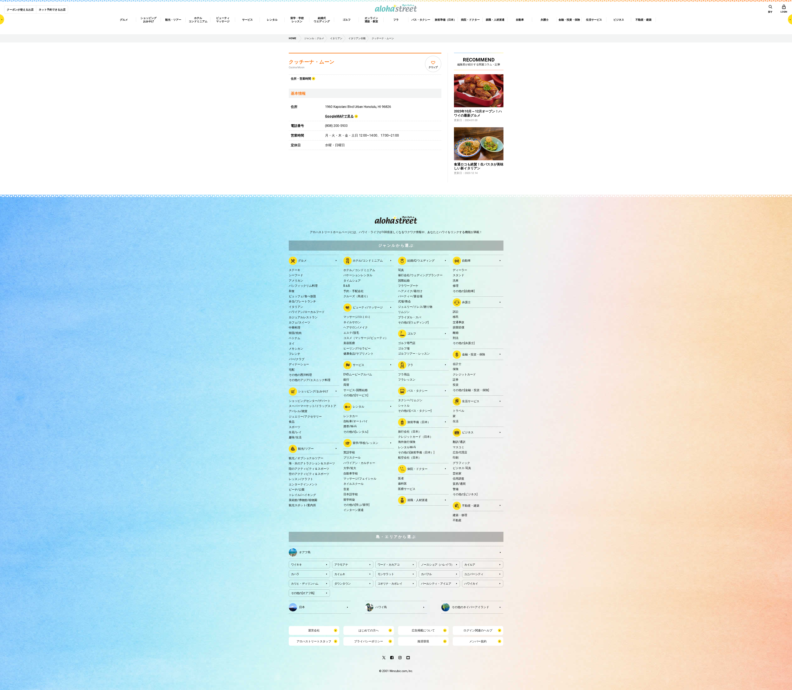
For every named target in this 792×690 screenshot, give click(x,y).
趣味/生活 (295, 437)
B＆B (346, 285)
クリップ (433, 67)
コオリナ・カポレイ (390, 583)
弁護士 (466, 302)
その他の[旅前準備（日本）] (416, 452)
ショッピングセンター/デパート (309, 400)
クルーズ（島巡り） (356, 296)
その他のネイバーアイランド (470, 607)
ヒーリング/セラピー (357, 348)
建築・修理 (460, 515)
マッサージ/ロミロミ (357, 316)
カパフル (426, 574)
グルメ (302, 260)
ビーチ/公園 (296, 489)
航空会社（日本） (409, 457)
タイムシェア (352, 280)
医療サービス (406, 489)
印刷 (455, 457)
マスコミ (458, 447)
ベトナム (294, 338)
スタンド (458, 275)
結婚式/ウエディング (421, 260)
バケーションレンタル (357, 275)
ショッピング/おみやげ (313, 391)
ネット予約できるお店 (52, 9)
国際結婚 (404, 280)
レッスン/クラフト (301, 479)
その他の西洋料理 (300, 374)
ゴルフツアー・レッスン (414, 353)
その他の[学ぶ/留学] (356, 504)
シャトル (404, 405)
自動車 (466, 260)
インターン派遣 (353, 510)
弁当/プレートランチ (302, 301)
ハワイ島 (381, 607)
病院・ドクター (417, 469)
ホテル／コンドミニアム (359, 270)
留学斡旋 (349, 499)
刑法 (455, 338)
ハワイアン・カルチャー (359, 463)
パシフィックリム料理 (303, 285)
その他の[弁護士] (464, 343)
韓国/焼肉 (295, 333)
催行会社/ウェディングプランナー (420, 275)
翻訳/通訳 (459, 441)
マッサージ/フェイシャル (359, 478)
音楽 (346, 489)
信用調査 (458, 478)
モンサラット (386, 574)
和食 (292, 291)
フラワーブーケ (408, 285)
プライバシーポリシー (368, 641)
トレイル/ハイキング (302, 495)
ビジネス (468, 432)
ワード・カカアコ (389, 564)
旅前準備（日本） (418, 421)
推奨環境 (423, 641)
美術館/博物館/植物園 (303, 500)
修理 (455, 285)
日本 (302, 607)
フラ (410, 364)
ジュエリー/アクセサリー (305, 416)
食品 (292, 421)
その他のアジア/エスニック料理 (309, 380)
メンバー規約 (478, 641)
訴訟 (455, 311)
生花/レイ (295, 432)
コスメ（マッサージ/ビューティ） (365, 338)
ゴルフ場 (404, 348)
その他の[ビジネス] (465, 494)
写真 (401, 270)
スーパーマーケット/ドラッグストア (312, 406)
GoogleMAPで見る (339, 116)
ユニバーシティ (473, 574)
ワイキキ (296, 564)
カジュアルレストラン (303, 317)
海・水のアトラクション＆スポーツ (312, 463)
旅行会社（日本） (409, 431)
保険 (455, 369)
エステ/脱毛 (351, 332)
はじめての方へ (368, 630)
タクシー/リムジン (410, 400)
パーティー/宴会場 (410, 296)
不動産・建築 (470, 505)
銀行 (346, 379)
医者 (401, 478)
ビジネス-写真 (462, 468)
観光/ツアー (306, 448)
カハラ (295, 574)
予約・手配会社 (353, 291)
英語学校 (349, 452)
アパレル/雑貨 (298, 411)
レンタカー (350, 416)
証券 (455, 379)
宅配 (292, 369)
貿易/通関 (459, 483)
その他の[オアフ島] (302, 593)
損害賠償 (458, 327)
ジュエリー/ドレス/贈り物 (415, 306)
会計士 (457, 364)
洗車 (455, 280)
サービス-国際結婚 (355, 390)
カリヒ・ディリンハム (304, 583)
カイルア (469, 564)
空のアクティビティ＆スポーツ (309, 473)
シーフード (296, 275)
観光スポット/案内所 (302, 505)
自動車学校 (350, 473)
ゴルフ (411, 333)
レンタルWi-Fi (407, 447)
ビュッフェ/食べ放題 (302, 296)
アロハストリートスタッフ (314, 641)
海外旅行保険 (406, 441)
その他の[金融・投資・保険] (471, 390)
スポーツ (294, 427)
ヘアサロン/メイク (355, 327)
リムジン (404, 312)
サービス (358, 364)
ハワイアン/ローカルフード (307, 312)
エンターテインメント (303, 484)
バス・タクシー (417, 390)
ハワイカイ (471, 583)
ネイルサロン (352, 322)
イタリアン (296, 306)
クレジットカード (464, 374)
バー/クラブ (296, 359)
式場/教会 (404, 301)
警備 (455, 489)
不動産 (457, 520)
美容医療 (349, 343)
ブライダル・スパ (409, 317)
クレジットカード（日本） (415, 436)
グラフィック (461, 463)
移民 (455, 316)
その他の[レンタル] (355, 431)
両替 (346, 384)
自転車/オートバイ (355, 421)
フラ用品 (404, 374)
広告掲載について (423, 630)
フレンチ (294, 353)
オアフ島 (305, 552)
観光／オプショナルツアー (306, 458)
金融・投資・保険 (473, 354)
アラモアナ (341, 564)
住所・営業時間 (301, 78)
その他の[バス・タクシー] (414, 410)
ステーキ (294, 270)
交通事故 (458, 322)
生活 (455, 421)
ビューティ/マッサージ (368, 307)
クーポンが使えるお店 (20, 9)
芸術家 (457, 473)
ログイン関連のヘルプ (477, 630)
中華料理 (294, 327)
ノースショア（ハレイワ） (437, 564)
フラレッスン (406, 379)
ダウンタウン (342, 583)
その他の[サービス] (355, 395)
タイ (292, 343)
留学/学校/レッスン (365, 443)
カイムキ (339, 574)
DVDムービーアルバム (357, 374)
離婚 (455, 332)
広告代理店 (460, 452)
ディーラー (460, 270)
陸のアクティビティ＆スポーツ (309, 468)
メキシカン (296, 348)
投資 (455, 384)
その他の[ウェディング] (413, 322)
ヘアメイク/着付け (410, 291)
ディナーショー (299, 364)
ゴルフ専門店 (406, 343)
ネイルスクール (353, 483)
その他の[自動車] (464, 291)
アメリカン (296, 280)
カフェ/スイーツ (299, 322)
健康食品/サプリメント (358, 353)
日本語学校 (350, 494)
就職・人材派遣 (417, 500)
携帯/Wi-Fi (350, 426)
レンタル (358, 406)
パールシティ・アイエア (436, 583)
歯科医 (402, 483)
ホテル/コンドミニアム (368, 260)
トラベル (458, 410)
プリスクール (352, 457)
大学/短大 (349, 468)
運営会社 (314, 630)
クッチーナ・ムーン (312, 62)
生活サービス (470, 401)
